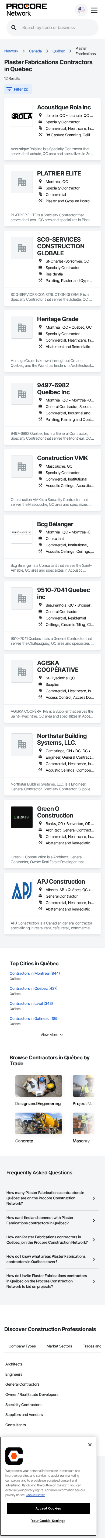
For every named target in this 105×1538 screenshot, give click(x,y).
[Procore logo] (26, 6)
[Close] (90, 1445)
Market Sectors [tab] (59, 1346)
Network (18, 13)
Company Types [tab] (22, 1346)
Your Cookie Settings (48, 1521)
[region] (48, 1486)
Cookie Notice (35, 1495)
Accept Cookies (48, 1508)
